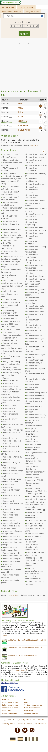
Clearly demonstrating (12, 335)
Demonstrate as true (11, 536)
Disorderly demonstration (31, 435)
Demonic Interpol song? (12, 470)
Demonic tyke (8, 487)
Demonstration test (34, 360)
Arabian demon (9, 291)
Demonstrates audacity (36, 230)
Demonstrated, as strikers (33, 204)
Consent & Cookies (25, 723)
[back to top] (43, 151)
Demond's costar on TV (12, 457)
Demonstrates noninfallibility (31, 256)
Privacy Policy (8, 723)
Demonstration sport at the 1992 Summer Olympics (35, 349)
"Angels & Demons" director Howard (10, 198)
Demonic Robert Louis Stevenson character (11, 480)
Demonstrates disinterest (31, 242)
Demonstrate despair (11, 558)
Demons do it (8, 501)
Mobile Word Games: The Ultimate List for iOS (25, 648)
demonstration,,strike (35, 363)
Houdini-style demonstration (31, 548)
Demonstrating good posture (34, 293)
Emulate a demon (33, 461)
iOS (25, 699)
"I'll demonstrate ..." (10, 221)
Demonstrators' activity (36, 414)
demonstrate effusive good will (11, 570)
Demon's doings (9, 411)
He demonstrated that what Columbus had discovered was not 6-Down (35, 527)
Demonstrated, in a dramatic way (34, 215)
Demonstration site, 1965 (34, 342)
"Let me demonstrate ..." (10, 225)
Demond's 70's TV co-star (10, 433)
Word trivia (28, 711)
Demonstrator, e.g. (34, 406)
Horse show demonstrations (32, 543)
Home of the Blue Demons (33, 537)
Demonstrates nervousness (31, 250)
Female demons (33, 488)
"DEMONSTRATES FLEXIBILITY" (9, 217)
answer (23, 99)
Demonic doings (9, 468)
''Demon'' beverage (10, 157)
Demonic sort (8, 484)
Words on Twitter (31, 714)
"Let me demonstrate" (11, 229)
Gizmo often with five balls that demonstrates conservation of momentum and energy (35, 506)
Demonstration (32, 298)
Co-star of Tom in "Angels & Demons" (9, 339)
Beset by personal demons (9, 306)
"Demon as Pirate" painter (9, 211)
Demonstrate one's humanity (33, 161)
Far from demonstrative (36, 472)
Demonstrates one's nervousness (34, 266)
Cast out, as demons (11, 329)
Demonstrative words (35, 395)
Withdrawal (40, 723)
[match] (45, 104)
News (26, 702)
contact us (34, 145)
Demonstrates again (35, 227)
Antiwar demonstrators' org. (12, 287)
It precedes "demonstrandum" (33, 577)
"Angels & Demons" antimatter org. (10, 187)
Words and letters (9, 714)
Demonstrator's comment (32, 410)
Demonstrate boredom (12, 539)
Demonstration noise (35, 311)
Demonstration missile (36, 308)
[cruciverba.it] (34, 739)
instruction (13, 595)
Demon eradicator (10, 386)
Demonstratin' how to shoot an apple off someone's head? (35, 281)
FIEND (21, 116)
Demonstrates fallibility (36, 246)
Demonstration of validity (33, 331)
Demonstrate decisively (12, 555)
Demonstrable (8, 512)
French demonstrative (35, 496)
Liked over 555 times (9, 683)
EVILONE (23, 125)
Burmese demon (9, 318)
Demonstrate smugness (36, 165)
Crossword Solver (26, 7)
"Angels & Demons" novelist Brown (10, 203)
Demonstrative (32, 384)
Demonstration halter (35, 306)
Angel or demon (9, 280)
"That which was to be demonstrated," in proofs (12, 236)
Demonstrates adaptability (31, 223)
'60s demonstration (10, 160)
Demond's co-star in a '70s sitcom (11, 442)
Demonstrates (32, 219)
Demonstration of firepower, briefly (33, 326)
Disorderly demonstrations (32, 440)
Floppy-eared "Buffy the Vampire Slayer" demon (36, 492)
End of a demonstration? (31, 464)
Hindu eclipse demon (35, 533)
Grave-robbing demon (35, 512)
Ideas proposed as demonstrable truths (34, 559)
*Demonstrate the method (9, 252)
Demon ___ (6, 103)
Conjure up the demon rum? (11, 352)
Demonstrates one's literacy (34, 261)
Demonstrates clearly (35, 233)
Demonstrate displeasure (7, 565)
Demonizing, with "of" (11, 495)
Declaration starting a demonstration (11, 373)
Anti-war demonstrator (12, 283)
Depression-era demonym (32, 421)
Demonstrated (32, 187)
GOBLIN (22, 121)
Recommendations (10, 708)
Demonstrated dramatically (32, 196)
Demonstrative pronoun (36, 392)
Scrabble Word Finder (11, 11)
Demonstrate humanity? (36, 154)
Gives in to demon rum (36, 499)
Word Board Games (32, 708)
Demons (5, 498)
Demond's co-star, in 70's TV (10, 452)
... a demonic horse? (11, 154)
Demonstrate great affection (10, 576)
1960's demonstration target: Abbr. (11, 270)
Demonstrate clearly (11, 553)
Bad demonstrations (11, 302)
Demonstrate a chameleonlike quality (10, 521)
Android (5, 699)
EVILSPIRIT (24, 129)
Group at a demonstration (31, 516)
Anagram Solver (32, 11)
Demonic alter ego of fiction (10, 463)
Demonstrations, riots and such (35, 380)
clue (4, 99)
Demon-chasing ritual (11, 397)
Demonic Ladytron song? (9, 474)
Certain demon (8, 332)
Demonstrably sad (10, 515)
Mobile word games (10, 702)
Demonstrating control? (36, 289)
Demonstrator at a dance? (33, 402)
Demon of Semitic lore (11, 389)
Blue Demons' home (11, 316)
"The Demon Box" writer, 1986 (9, 241)
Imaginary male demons (32, 564)
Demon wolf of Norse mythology (10, 393)
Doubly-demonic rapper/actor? (32, 448)
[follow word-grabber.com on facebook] (12, 689)
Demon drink (8, 383)
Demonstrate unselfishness (31, 180)
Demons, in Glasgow (11, 509)
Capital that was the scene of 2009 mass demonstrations (10, 324)
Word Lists (6, 711)
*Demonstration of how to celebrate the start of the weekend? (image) (12, 259)
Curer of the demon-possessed (10, 357)
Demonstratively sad (35, 398)
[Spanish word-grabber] (19, 739)
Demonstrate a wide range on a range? (10, 527)
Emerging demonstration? (31, 456)
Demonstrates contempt (31, 237)
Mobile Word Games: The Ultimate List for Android (27, 640)
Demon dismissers (10, 380)
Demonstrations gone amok (35, 369)
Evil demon (31, 469)
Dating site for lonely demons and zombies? (10, 362)
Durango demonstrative (36, 452)
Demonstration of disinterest (33, 321)
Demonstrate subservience (31, 169)
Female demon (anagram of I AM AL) (34, 478)
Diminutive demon (34, 425)
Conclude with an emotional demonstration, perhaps (11, 345)
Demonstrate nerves (35, 157)
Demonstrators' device (35, 417)
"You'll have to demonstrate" (8, 247)
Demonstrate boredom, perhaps (11, 543)
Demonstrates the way (35, 276)
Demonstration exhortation (32, 301)
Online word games (10, 705)
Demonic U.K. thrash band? (10, 491)
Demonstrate (8, 518)
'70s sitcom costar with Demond (11, 163)
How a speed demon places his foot (34, 553)
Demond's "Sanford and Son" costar (12, 425)
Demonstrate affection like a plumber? (11, 532)
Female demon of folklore (33, 484)
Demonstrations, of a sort (34, 375)
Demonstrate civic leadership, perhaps (9, 548)
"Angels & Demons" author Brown (10, 193)
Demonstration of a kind (34, 315)
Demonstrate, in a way (35, 184)
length (41, 99)
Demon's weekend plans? (9, 415)
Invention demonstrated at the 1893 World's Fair (34, 570)
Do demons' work (33, 444)
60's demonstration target (10, 265)
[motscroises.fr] (26, 739)
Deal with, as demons (11, 369)
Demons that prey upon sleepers (12, 505)
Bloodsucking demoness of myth (9, 311)
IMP (20, 103)
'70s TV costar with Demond (9, 169)
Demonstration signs (35, 338)
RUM (21, 112)
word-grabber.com (27, 719)
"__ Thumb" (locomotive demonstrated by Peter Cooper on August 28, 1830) (11, 180)
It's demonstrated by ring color (34, 582)
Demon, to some (9, 405)
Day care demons (9, 367)
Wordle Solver (8, 7)
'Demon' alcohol (9, 173)
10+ (37, 26)
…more (4, 635)
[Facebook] (16, 730)
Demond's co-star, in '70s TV (10, 447)
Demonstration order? (35, 335)
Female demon (32, 475)
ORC (20, 107)
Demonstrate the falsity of (35, 174)
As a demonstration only (10, 295)
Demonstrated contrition (32, 190)
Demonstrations (33, 365)
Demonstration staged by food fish (35, 355)
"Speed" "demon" (9, 232)
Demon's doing (8, 408)
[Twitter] (24, 730)
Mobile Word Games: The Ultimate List (22, 655)
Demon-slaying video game (10, 401)
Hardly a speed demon (36, 520)
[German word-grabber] (12, 739)
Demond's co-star (9, 438)
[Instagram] (31, 730)
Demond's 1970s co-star (12, 430)
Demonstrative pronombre (32, 388)
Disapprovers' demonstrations (32, 429)
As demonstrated (9, 299)
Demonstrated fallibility (36, 200)
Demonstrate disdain (11, 561)
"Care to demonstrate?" (12, 208)
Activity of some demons (8, 276)
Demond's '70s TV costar (9, 420)
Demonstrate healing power (10, 581)
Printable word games (33, 705)
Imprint (41, 719)
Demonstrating (32, 286)
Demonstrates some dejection (34, 272)
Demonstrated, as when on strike (36, 209)
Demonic (6, 460)
